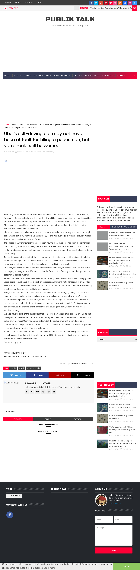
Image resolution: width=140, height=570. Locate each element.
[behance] (125, 3)
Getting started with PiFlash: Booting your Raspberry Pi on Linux (122, 430)
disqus (48, 419)
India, (34, 151)
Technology (14, 496)
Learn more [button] (49, 568)
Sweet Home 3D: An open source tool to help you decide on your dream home (122, 443)
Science (121, 75)
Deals (77, 75)
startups (76, 8)
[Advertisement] (70, 49)
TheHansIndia (31, 124)
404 (40, 2)
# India (13, 368)
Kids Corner (61, 75)
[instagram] (130, 3)
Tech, (39, 151)
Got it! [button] (127, 566)
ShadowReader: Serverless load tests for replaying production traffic (121, 260)
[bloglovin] (111, 3)
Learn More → (115, 503)
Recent (104, 226)
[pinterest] (106, 3)
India (14, 124)
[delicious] (134, 3)
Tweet (18, 375)
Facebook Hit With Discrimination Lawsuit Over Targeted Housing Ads (121, 246)
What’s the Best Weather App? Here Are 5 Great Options (109, 8)
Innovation (92, 75)
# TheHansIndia (33, 368)
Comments (130, 226)
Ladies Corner (42, 75)
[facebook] (91, 3)
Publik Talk (70, 19)
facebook (78, 419)
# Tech (21, 368)
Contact (29, 2)
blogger (18, 419)
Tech (21, 124)
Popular (117, 226)
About (18, 2)
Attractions (21, 75)
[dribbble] (115, 3)
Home (8, 2)
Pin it (64, 375)
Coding (106, 75)
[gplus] (101, 3)
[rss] (120, 3)
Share (40, 375)
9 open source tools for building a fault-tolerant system (123, 273)
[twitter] (96, 3)
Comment (87, 375)
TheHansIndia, (48, 151)
